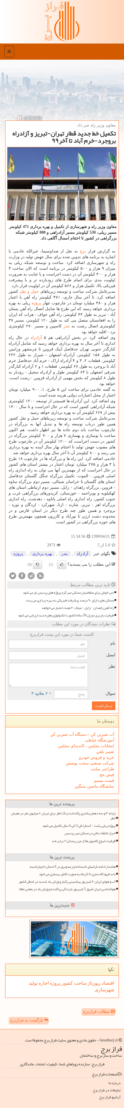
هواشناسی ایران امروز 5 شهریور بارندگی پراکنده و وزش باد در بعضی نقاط (67, 889)
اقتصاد (107, 983)
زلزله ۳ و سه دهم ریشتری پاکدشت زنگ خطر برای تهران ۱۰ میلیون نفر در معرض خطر (63, 816)
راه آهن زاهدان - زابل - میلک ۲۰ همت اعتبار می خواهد (78, 608)
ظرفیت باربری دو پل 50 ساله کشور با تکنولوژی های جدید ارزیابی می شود (66, 615)
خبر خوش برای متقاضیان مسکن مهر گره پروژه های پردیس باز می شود (68, 592)
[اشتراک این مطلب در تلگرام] (31, 575)
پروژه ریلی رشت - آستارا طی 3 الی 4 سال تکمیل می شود (79, 825)
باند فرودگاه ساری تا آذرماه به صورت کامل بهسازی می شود (77, 874)
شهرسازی (104, 989)
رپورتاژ (94, 983)
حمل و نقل (29, 291)
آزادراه (36, 337)
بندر (66, 326)
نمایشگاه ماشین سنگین (94, 786)
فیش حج (106, 775)
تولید (33, 983)
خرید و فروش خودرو (96, 757)
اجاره (43, 983)
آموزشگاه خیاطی (99, 740)
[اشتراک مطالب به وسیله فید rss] (40, 575)
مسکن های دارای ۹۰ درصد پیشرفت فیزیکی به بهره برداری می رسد (70, 600)
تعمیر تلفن (105, 752)
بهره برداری (42, 554)
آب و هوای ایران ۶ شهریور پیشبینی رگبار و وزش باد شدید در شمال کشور (67, 881)
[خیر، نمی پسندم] (37, 564)
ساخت (80, 983)
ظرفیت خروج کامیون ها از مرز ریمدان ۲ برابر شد (84, 841)
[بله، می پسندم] (61, 564)
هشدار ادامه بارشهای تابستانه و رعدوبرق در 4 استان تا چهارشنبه (73, 866)
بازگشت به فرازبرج (27, 1020)
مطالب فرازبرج (97, 1011)
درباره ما (114, 1083)
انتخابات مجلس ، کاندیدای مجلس (86, 746)
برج (83, 251)
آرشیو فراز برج (110, 1097)
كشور (67, 983)
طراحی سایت (102, 769)
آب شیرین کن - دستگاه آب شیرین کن (82, 734)
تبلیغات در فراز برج (107, 1090)
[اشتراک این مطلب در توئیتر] (13, 575)
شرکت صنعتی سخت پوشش (90, 763)
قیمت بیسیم (104, 780)
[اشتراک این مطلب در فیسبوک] (22, 575)
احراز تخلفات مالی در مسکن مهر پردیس (90, 833)
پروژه (36, 303)
